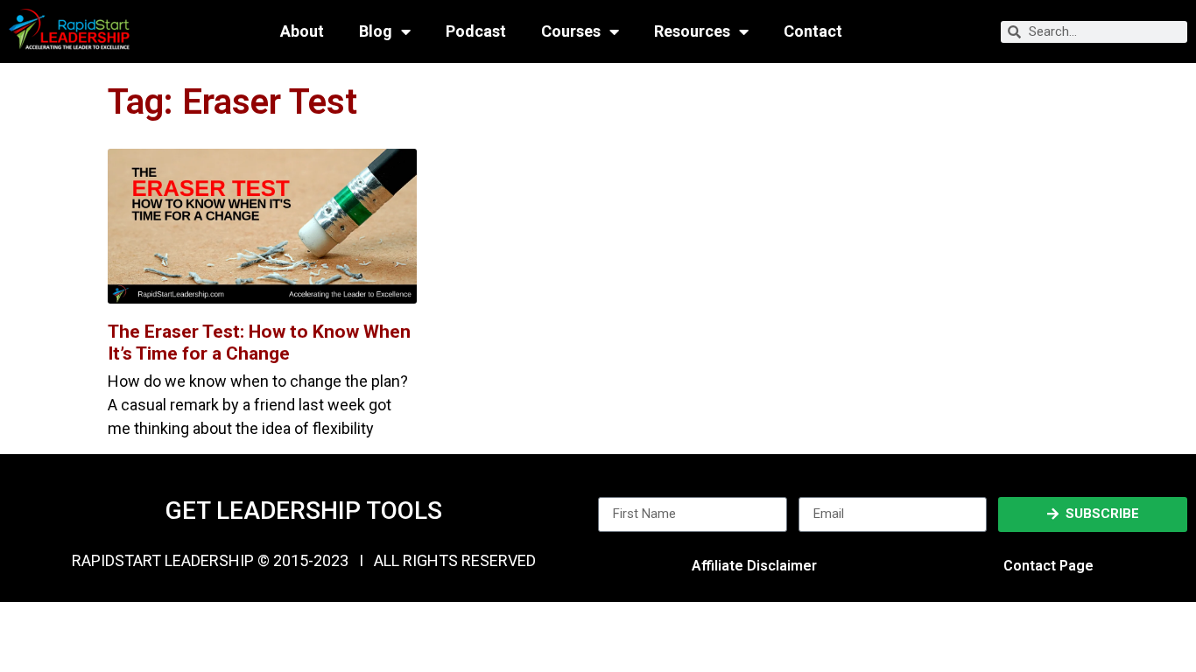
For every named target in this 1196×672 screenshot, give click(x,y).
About (302, 31)
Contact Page (1048, 565)
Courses (571, 31)
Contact (813, 31)
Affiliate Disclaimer (754, 565)
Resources (692, 31)
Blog (375, 31)
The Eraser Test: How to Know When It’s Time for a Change (259, 342)
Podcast (476, 31)
